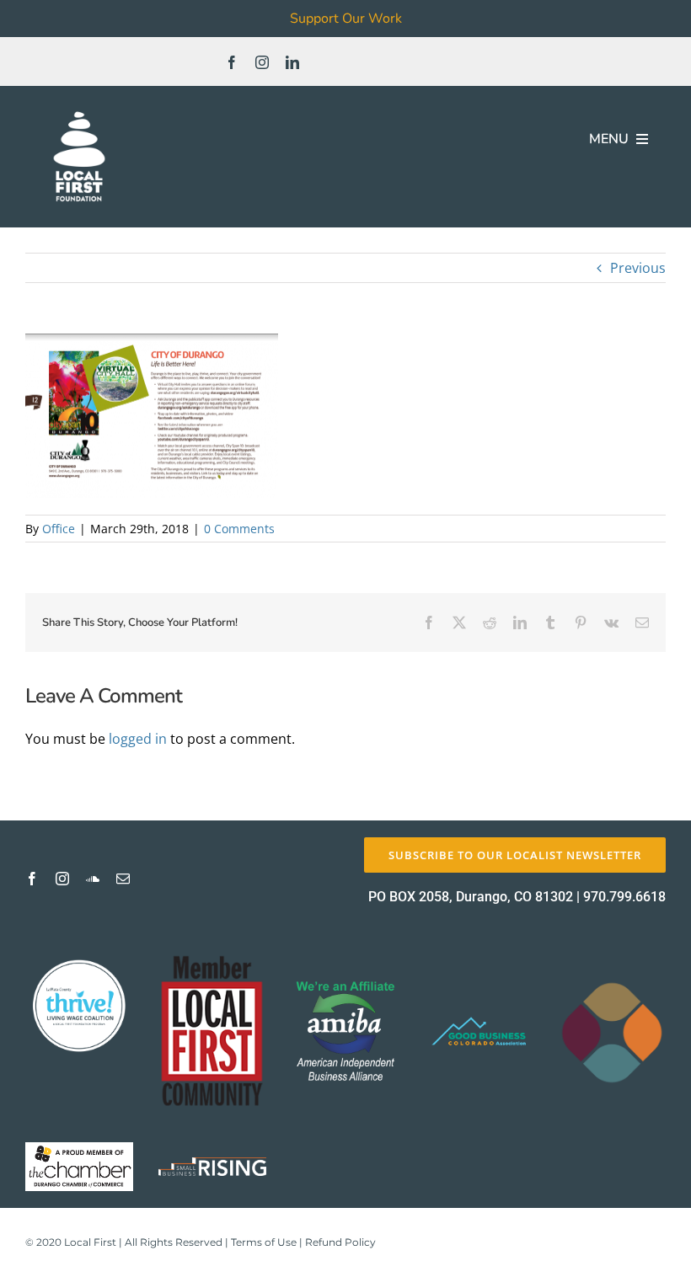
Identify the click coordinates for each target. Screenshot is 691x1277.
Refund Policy (340, 1242)
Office (58, 529)
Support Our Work (346, 18)
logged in (138, 738)
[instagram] (262, 62)
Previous (638, 268)
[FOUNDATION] (79, 109)
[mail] (123, 878)
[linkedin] (292, 62)
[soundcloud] (92, 878)
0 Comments (239, 529)
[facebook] (231, 62)
